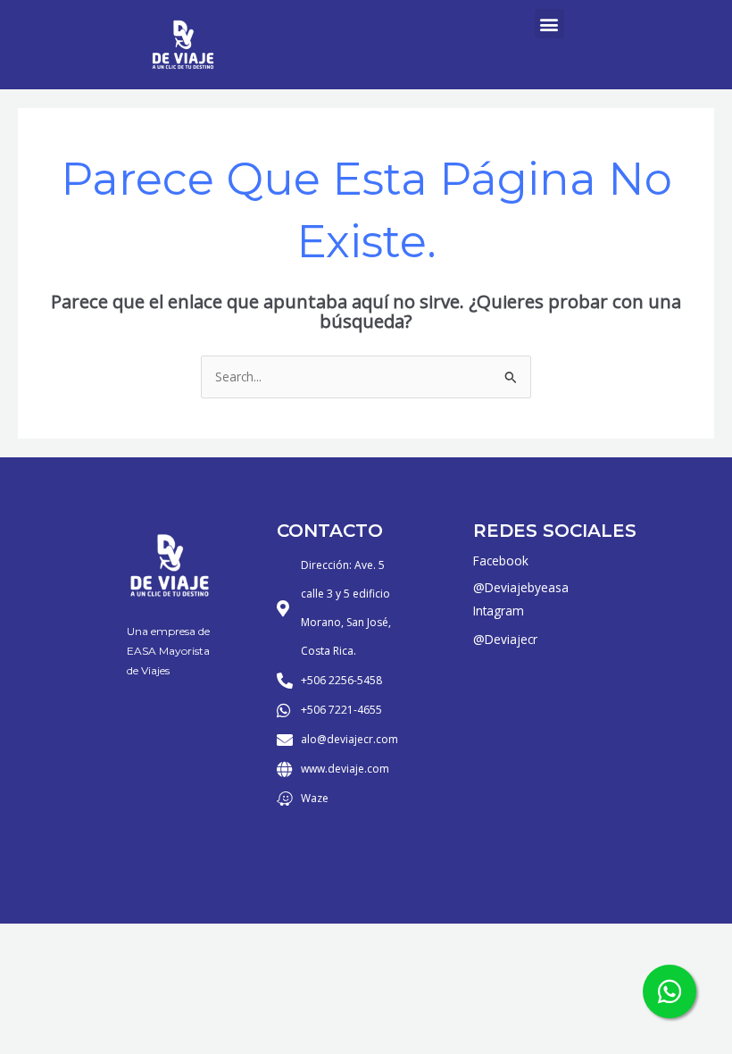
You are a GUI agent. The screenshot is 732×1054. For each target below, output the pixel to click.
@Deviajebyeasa (521, 587)
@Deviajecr (505, 639)
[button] (549, 23)
